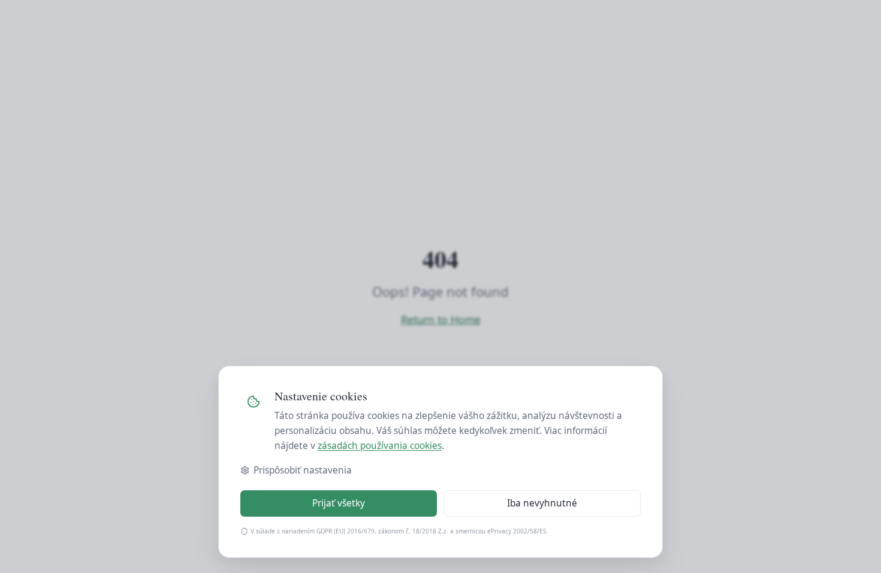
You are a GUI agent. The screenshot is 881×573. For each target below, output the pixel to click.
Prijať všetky (338, 503)
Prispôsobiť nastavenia (303, 470)
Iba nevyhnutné (542, 503)
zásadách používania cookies (380, 445)
